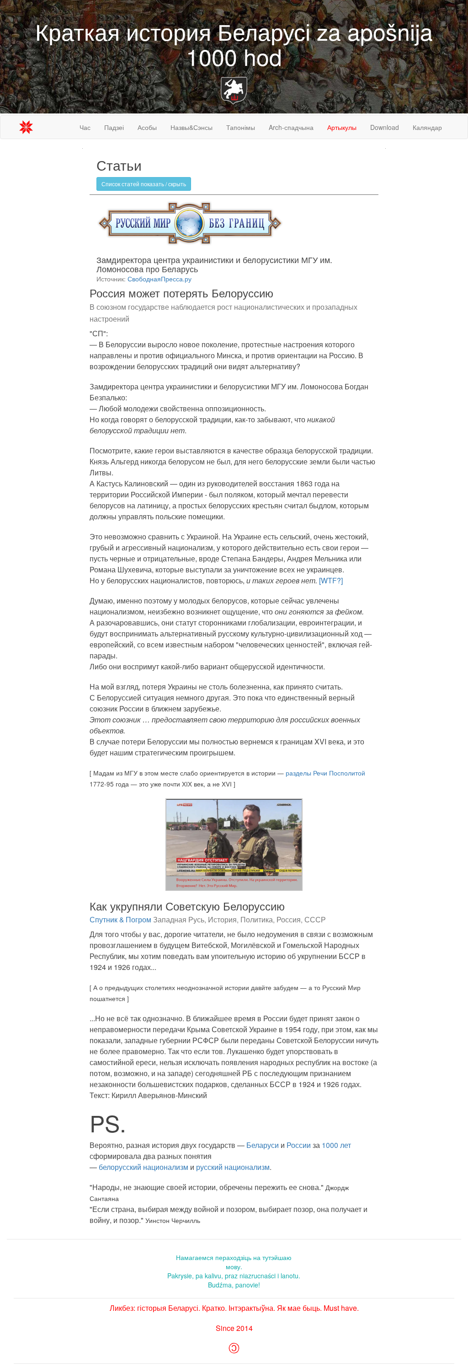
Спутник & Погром (120, 919)
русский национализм (233, 1167)
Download (384, 127)
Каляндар (427, 127)
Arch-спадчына (291, 127)
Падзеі (114, 127)
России (299, 1145)
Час (85, 127)
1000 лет (336, 1145)
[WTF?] (330, 580)
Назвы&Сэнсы (191, 127)
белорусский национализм (143, 1167)
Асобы (147, 127)
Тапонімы (240, 127)
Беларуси (262, 1145)
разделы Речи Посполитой (325, 772)
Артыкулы (341, 127)
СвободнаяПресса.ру (159, 279)
